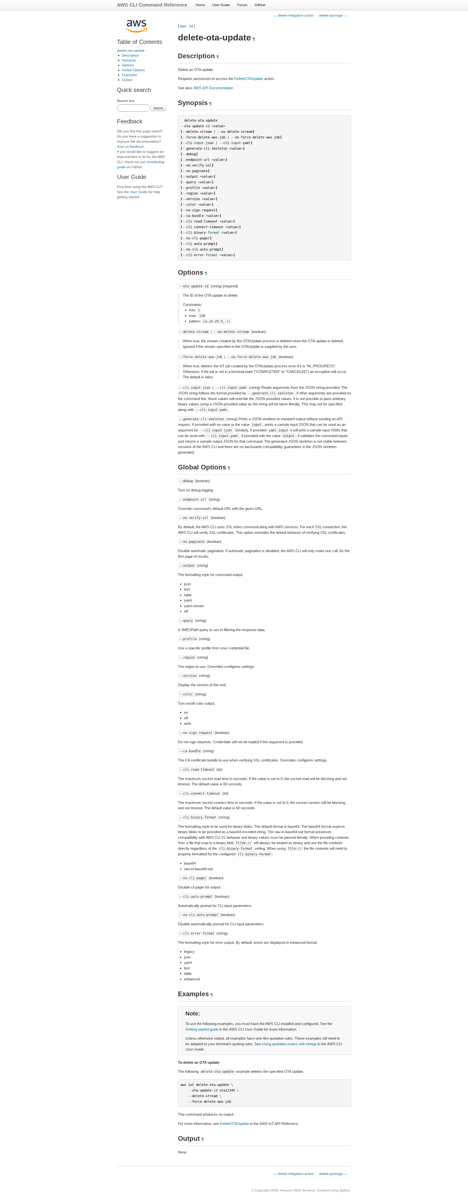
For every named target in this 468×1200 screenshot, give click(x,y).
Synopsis (129, 60)
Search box (126, 101)
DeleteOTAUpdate (248, 79)
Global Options (133, 70)
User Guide (221, 5)
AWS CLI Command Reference (152, 5)
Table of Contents (139, 42)
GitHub (260, 5)
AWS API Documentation (213, 88)
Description (130, 55)
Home (200, 5)
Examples (129, 75)
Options (128, 65)
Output (127, 80)
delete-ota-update (131, 50)
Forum (242, 5)
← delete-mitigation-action (293, 15)
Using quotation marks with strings (289, 1044)
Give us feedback (130, 146)
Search (158, 108)
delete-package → (333, 15)
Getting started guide (201, 1029)
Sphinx (345, 1190)
